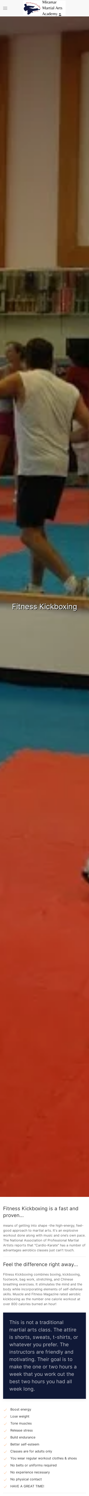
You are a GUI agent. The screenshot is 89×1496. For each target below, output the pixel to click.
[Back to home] (44, 8)
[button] (5, 8)
